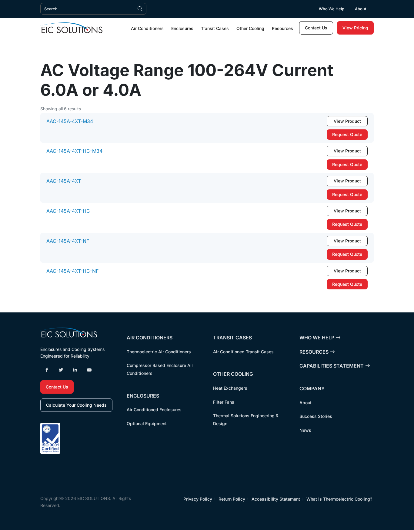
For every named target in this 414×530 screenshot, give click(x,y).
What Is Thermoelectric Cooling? (339, 499)
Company (312, 388)
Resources (282, 28)
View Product (347, 121)
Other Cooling (250, 28)
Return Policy (232, 499)
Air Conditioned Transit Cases (243, 351)
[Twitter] (61, 370)
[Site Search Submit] (140, 8)
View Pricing (355, 27)
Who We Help (331, 8)
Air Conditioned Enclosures (154, 409)
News (305, 430)
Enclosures (182, 28)
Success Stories (315, 416)
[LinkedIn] (75, 370)
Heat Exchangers (230, 388)
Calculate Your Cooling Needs (76, 405)
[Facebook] (46, 370)
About (360, 8)
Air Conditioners (147, 28)
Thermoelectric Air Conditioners (159, 351)
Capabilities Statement (331, 366)
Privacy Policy (197, 499)
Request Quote (347, 134)
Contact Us (316, 27)
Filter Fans (223, 402)
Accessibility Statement (276, 499)
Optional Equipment (147, 423)
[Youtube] (89, 370)
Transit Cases (215, 28)
